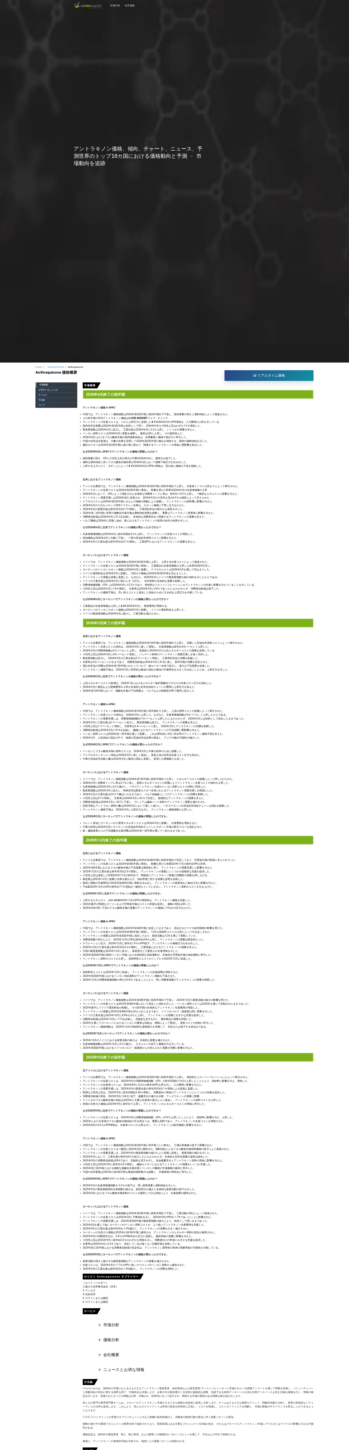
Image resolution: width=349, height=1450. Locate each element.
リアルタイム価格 (270, 375)
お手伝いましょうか (48, 390)
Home (38, 367)
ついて (41, 405)
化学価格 (130, 3)
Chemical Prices (55, 367)
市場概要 (43, 384)
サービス (42, 395)
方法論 (41, 400)
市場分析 (115, 3)
